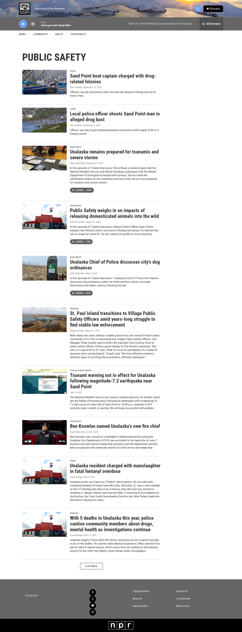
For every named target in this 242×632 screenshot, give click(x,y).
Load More (91, 566)
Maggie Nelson (77, 330)
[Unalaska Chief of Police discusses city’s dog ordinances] (44, 268)
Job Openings (183, 598)
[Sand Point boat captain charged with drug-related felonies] (44, 82)
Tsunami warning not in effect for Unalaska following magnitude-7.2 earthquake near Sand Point (112, 381)
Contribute (78, 34)
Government (75, 147)
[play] (23, 24)
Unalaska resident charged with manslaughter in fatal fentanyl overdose (115, 468)
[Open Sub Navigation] (28, 34)
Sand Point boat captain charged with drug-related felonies (113, 78)
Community (40, 34)
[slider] (38, 24)
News (22, 34)
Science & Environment (80, 370)
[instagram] (92, 612)
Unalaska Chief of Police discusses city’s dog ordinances (115, 265)
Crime (73, 71)
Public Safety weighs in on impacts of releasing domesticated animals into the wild (114, 213)
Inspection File (140, 606)
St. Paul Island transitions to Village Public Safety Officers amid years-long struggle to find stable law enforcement (113, 319)
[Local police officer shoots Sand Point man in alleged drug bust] (44, 120)
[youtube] (92, 605)
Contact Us (182, 591)
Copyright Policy (141, 591)
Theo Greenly (76, 87)
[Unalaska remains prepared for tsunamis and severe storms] (44, 158)
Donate (215, 8)
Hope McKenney (77, 432)
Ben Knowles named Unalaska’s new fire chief (115, 426)
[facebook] (92, 592)
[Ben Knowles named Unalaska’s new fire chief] (44, 432)
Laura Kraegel (76, 477)
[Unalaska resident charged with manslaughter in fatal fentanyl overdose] (44, 472)
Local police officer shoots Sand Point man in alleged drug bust (115, 116)
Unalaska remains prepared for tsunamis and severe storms (114, 154)
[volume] (33, 24)
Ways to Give (182, 606)
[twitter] (92, 599)
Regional (74, 308)
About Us (137, 598)
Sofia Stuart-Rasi (77, 163)
